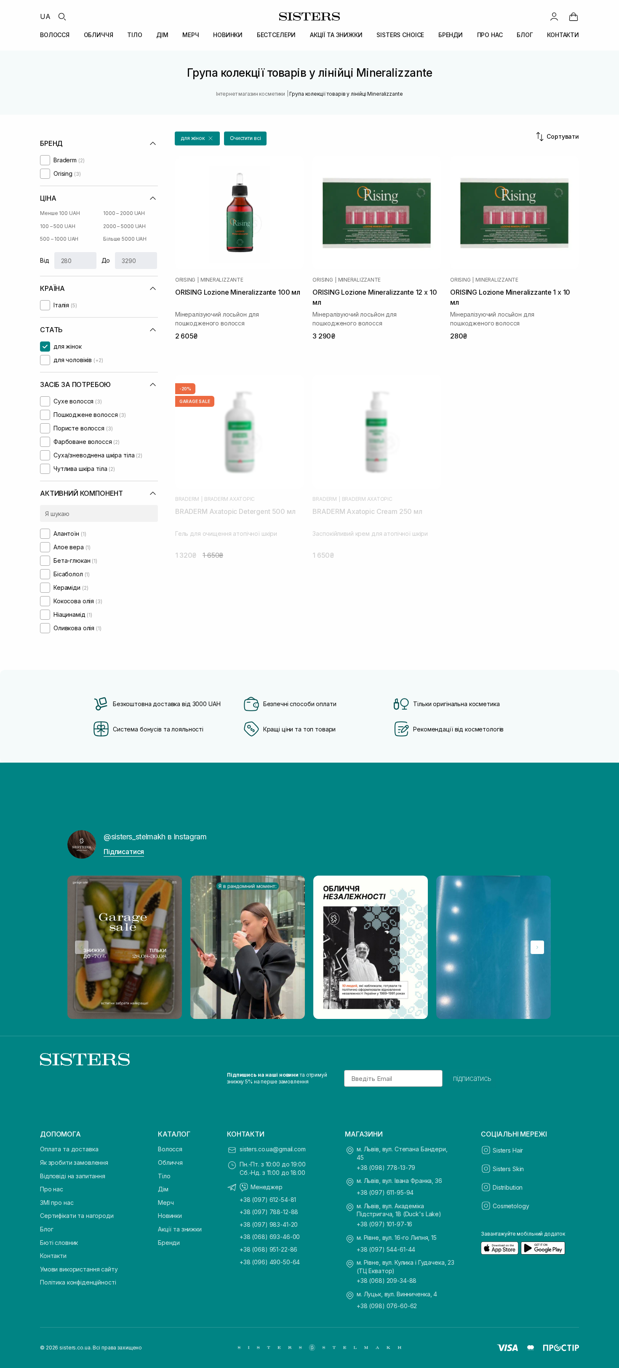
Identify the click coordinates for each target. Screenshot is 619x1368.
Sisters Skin (508, 1168)
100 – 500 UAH (57, 226)
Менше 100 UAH (60, 213)
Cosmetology (511, 1205)
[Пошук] (61, 16)
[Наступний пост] (537, 947)
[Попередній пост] (81, 947)
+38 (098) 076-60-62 (387, 1305)
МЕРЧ (190, 34)
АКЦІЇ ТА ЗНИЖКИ (336, 34)
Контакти (53, 1255)
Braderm (187, 499)
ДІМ (162, 34)
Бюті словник (59, 1242)
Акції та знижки (180, 1229)
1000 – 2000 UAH (124, 213)
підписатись (472, 1078)
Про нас (51, 1189)
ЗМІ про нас (56, 1202)
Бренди (169, 1242)
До (105, 260)
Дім (163, 1189)
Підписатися (124, 851)
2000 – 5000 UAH (124, 226)
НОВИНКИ (228, 34)
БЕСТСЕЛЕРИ (276, 34)
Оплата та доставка (69, 1149)
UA (45, 16)
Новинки (170, 1215)
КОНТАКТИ (563, 34)
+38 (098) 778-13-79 (386, 1167)
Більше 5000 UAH (125, 239)
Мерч (165, 1202)
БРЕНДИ (450, 34)
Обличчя (170, 1162)
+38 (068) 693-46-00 (270, 1236)
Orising (185, 280)
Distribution (508, 1187)
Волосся (170, 1149)
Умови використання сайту (79, 1269)
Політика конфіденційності (78, 1282)
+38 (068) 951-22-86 (268, 1249)
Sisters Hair (508, 1150)
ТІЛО (134, 34)
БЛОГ (525, 34)
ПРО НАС (490, 34)
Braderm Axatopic (229, 499)
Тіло (164, 1176)
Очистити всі (245, 138)
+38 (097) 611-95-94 (385, 1192)
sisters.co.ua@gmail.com (273, 1149)
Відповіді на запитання (72, 1176)
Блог (46, 1229)
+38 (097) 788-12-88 (269, 1211)
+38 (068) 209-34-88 (386, 1280)
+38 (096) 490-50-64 (270, 1262)
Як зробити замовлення (74, 1162)
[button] (197, 138)
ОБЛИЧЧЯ (98, 34)
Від (44, 260)
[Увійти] (554, 16)
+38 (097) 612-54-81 (268, 1199)
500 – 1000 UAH (59, 239)
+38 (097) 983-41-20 (269, 1224)
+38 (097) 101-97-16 (384, 1224)
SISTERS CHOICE (400, 34)
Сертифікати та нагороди (77, 1215)
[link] (573, 16)
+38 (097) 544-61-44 (386, 1249)
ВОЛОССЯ (54, 34)
